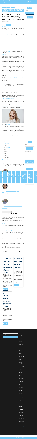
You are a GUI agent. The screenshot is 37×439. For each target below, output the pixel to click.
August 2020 (21, 399)
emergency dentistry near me (6, 34)
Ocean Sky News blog (6, 7)
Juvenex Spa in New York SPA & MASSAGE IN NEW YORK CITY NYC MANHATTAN (24, 175)
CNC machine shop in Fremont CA (24, 429)
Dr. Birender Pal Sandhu (11, 176)
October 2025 (21, 344)
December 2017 (21, 412)
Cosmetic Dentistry (6, 143)
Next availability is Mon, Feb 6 (7, 212)
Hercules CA (5, 173)
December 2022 (21, 378)
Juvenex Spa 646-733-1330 (13, 174)
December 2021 (21, 387)
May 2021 (20, 391)
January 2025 (21, 353)
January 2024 (21, 363)
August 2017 (21, 415)
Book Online (5, 159)
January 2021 (21, 396)
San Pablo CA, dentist (18, 106)
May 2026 (20, 337)
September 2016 (21, 421)
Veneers (12, 84)
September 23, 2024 (7, 308)
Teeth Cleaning (10, 133)
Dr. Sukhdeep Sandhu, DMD (13, 206)
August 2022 (21, 381)
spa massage (27, 155)
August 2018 (21, 409)
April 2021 (20, 393)
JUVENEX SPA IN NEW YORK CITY (18, 174)
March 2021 (20, 394)
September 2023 (21, 366)
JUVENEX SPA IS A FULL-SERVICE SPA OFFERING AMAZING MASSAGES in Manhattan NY (30, 177)
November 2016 (21, 418)
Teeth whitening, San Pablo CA (12, 77)
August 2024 (21, 357)
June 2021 (20, 390)
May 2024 (20, 360)
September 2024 (21, 356)
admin (4, 275)
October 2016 (21, 419)
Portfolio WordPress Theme (16, 437)
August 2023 (21, 368)
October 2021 (21, 388)
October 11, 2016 (6, 274)
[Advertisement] (13, 43)
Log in (26, 144)
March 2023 (20, 375)
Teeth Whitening (8, 147)
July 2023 (20, 369)
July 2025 (20, 347)
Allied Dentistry (8, 124)
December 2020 (21, 397)
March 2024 (20, 362)
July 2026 (20, 334)
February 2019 (21, 406)
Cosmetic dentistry (5, 133)
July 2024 (20, 359)
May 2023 (20, 372)
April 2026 (20, 338)
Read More (5, 289)
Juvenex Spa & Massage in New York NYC (9, 175)
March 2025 (20, 350)
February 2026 (21, 341)
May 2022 (20, 384)
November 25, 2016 (18, 271)
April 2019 (20, 403)
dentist (23, 133)
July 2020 (20, 400)
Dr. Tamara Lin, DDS (12, 191)
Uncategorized (12, 7)
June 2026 (20, 335)
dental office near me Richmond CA (7, 135)
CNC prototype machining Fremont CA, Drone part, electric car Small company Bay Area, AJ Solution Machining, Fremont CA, (7, 300)
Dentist (3, 192)
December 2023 (21, 365)
